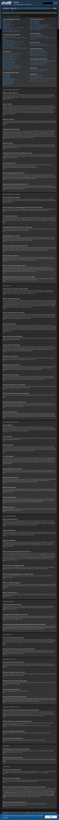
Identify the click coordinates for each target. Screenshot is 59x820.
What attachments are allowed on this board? (39, 69)
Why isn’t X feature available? (36, 77)
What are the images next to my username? (12, 44)
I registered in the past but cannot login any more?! (13, 27)
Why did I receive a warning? (9, 63)
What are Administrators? (35, 20)
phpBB (26, 240)
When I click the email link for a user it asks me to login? (15, 48)
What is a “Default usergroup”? (36, 28)
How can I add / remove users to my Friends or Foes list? (42, 45)
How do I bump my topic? (8, 69)
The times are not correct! (8, 40)
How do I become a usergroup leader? (38, 26)
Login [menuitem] (54, 8)
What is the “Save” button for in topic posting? (12, 66)
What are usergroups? (34, 23)
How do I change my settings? (9, 36)
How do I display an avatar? (8, 45)
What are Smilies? (7, 76)
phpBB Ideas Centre (7, 781)
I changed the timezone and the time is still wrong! (13, 41)
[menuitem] (51, 8)
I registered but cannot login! (9, 24)
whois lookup (36, 789)
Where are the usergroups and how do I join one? (40, 24)
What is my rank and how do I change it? (11, 47)
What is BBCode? (6, 74)
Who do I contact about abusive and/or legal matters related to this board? (43, 79)
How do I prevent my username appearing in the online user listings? (15, 38)
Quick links (3, 8)
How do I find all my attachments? (37, 70)
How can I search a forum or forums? (37, 50)
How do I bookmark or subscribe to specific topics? (40, 61)
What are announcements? (8, 80)
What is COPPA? (6, 22)
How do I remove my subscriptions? (37, 64)
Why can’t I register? (7, 23)
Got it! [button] (50, 816)
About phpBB (39, 772)
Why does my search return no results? (38, 51)
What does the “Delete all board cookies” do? (12, 31)
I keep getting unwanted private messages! (39, 36)
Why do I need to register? (8, 20)
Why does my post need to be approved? (11, 67)
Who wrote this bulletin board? (36, 75)
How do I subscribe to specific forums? (38, 63)
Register (13, 10)
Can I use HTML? (6, 75)
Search (5, 10)
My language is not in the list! (9, 43)
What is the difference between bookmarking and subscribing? (43, 60)
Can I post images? (7, 78)
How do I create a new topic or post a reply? (12, 53)
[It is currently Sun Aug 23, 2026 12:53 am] (55, 13)
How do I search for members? (36, 54)
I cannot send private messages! (37, 35)
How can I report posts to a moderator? (11, 65)
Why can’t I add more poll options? (10, 58)
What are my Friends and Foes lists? (37, 44)
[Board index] (7, 3)
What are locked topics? (8, 83)
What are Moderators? (34, 22)
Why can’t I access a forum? (9, 61)
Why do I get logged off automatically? (11, 30)
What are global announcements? (10, 79)
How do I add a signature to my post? (10, 55)
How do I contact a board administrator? (38, 81)
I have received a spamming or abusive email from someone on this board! (42, 38)
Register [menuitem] (56, 8)
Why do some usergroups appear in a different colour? (41, 27)
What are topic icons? (7, 84)
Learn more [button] (5, 817)
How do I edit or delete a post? (9, 54)
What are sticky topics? (8, 82)
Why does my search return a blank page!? (39, 53)
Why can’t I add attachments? (9, 62)
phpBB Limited (38, 771)
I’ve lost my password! (7, 28)
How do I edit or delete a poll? (9, 59)
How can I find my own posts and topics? (38, 55)
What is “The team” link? (35, 30)
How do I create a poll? (7, 57)
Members (14, 8)
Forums (8, 8)
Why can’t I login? (6, 26)
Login (9, 10)
